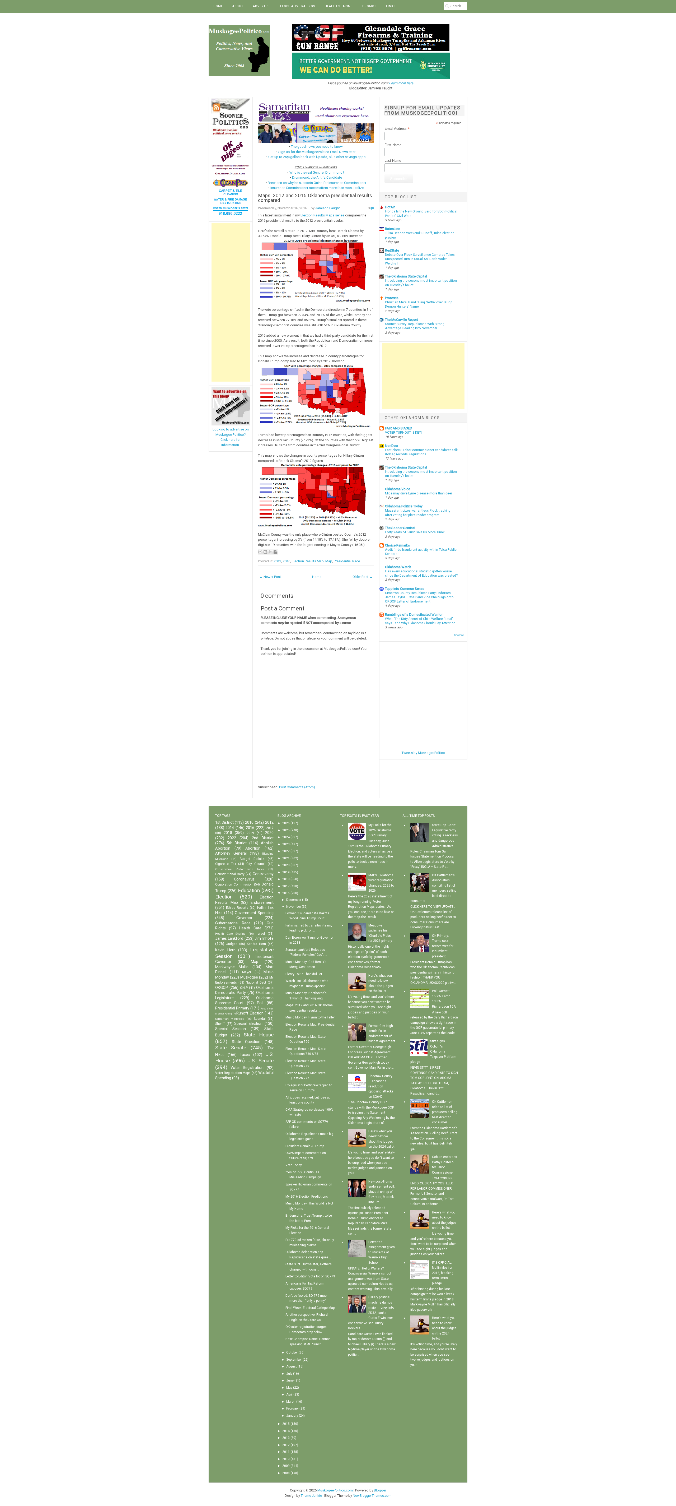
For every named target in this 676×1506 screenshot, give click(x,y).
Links (391, 6)
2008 (286, 1473)
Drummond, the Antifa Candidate (317, 177)
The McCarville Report (401, 320)
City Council (255, 864)
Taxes (245, 1055)
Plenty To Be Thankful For (303, 974)
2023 (286, 844)
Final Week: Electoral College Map (310, 1308)
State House (259, 1035)
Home (218, 6)
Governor (244, 918)
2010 (249, 822)
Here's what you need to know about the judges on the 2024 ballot (444, 1328)
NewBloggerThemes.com (372, 1496)
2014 (230, 828)
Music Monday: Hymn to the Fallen (310, 1017)
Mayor (246, 972)
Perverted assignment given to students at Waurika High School (381, 1252)
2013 (286, 1438)
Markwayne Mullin (231, 967)
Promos (369, 6)
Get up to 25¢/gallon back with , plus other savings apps (316, 157)
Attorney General (231, 853)
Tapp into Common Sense (404, 589)
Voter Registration (247, 1067)
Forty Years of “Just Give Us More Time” (415, 532)
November (293, 907)
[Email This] (260, 551)
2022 (232, 838)
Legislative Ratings (297, 6)
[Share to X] (270, 551)
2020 (269, 833)
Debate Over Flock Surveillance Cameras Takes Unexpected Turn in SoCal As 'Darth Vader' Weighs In (420, 259)
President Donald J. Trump (304, 1146)
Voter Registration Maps (233, 1073)
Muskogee (249, 977)
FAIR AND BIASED (398, 428)
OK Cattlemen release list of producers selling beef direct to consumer (444, 1112)
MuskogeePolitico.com (335, 1490)
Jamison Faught (327, 208)
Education (249, 890)
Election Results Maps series (322, 215)
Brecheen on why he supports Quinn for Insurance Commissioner (317, 183)
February (292, 1408)
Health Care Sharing (230, 933)
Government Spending (254, 913)
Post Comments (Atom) (297, 787)
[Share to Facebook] (275, 551)
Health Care (250, 928)
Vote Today (293, 1165)
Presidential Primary (232, 1008)
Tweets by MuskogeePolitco (423, 753)
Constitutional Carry (230, 874)
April (289, 1394)
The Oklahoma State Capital (406, 276)
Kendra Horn (256, 944)
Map (328, 561)
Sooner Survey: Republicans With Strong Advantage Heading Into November (414, 326)
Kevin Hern (225, 950)
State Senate (230, 1048)
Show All (459, 634)
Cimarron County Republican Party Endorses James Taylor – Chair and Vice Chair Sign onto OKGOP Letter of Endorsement (419, 597)
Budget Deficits (252, 859)
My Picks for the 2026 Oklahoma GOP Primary (380, 830)
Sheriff (220, 1024)
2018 (228, 833)
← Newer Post (270, 577)
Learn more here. (401, 83)
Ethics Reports (237, 908)
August (291, 1366)
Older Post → (363, 577)
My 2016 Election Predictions (306, 1196)
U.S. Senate (260, 1061)
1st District (224, 822)
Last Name (392, 161)
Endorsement (262, 902)
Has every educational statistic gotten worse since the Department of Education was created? (421, 573)
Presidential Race (347, 561)
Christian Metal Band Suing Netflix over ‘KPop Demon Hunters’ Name (418, 304)
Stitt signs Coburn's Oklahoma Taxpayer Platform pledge (433, 1051)
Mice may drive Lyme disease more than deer (418, 493)
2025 (286, 830)
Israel (261, 933)
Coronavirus (244, 879)
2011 (286, 1452)
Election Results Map (308, 561)
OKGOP (221, 987)
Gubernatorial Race (233, 923)
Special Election (248, 1023)
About (237, 6)
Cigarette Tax (225, 864)
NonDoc (391, 446)
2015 (286, 1424)
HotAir (390, 207)
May (289, 1387)
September (294, 1359)
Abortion (252, 848)
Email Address (397, 128)
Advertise (262, 6)
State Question (246, 1042)
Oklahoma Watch (398, 567)
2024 (286, 837)
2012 (277, 561)
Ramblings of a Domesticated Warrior (414, 615)
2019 (250, 833)
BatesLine (392, 229)
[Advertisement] (231, 302)
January (292, 1415)
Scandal (260, 1019)
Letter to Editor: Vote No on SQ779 (310, 1276)
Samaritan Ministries (229, 1019)
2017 (270, 828)
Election (224, 897)
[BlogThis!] (265, 551)
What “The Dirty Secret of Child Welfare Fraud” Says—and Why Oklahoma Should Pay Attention (420, 621)
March (290, 1401)
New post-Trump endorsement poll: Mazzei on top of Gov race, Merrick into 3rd (381, 1192)
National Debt (256, 982)
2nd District (263, 838)
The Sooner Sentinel (400, 528)
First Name (392, 145)
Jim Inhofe (264, 938)
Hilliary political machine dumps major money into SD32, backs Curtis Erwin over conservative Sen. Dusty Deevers (371, 1312)
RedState (392, 250)
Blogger (380, 1490)
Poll (260, 1003)
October (292, 1352)
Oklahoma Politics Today (403, 506)
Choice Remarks (397, 545)
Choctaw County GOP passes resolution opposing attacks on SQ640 (380, 1086)
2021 (286, 858)
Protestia (391, 298)
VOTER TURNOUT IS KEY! (403, 432)
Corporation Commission (233, 884)
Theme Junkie (311, 1496)
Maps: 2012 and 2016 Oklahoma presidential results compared (315, 198)
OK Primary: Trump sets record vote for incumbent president (442, 946)
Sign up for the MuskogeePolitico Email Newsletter (316, 152)
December (293, 900)
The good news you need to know (317, 147)
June (290, 1380)
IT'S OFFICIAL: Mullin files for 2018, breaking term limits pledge (442, 1273)
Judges (231, 944)
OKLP (244, 988)
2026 (286, 823)
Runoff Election (249, 1013)
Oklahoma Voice (397, 489)
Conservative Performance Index (239, 869)
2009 (286, 1466)
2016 (286, 561)
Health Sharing (339, 6)
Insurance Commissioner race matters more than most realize (317, 188)
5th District (237, 843)
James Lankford (229, 938)
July (289, 1373)
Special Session (230, 1029)
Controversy (263, 874)
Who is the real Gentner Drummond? (316, 172)
